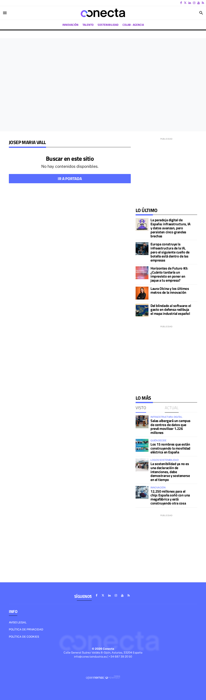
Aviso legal (18, 622)
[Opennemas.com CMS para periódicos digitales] (103, 677)
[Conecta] (103, 13)
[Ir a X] (185, 2)
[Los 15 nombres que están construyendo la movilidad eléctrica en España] (142, 445)
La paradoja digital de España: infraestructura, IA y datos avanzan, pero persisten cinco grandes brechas (170, 228)
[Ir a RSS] (203, 2)
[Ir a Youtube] (198, 2)
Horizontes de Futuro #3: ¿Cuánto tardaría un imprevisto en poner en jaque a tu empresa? (169, 274)
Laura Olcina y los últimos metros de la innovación (169, 290)
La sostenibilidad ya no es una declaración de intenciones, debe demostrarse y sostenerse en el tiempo (170, 471)
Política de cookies (24, 636)
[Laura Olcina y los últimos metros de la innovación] (142, 293)
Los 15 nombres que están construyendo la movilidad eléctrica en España (170, 448)
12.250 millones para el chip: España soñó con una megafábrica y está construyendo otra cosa (170, 497)
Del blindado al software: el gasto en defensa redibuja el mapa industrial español (170, 309)
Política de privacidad (26, 629)
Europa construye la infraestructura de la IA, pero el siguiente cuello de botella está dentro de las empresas (170, 252)
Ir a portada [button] (70, 178)
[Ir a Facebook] (181, 2)
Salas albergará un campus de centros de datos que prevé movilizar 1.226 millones (170, 426)
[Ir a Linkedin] (189, 2)
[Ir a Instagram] (194, 2)
